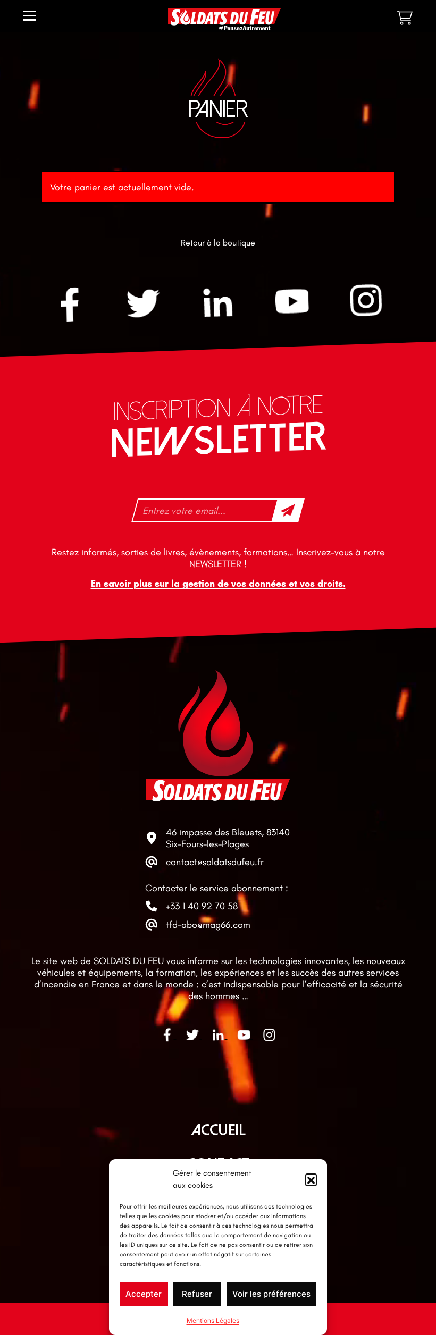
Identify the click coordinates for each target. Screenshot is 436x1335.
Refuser (197, 1294)
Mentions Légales (213, 1320)
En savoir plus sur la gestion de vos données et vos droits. (218, 583)
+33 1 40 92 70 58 (202, 906)
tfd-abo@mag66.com (208, 925)
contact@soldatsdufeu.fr (215, 862)
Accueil (218, 1130)
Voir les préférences (271, 1294)
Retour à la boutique (218, 243)
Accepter (143, 1294)
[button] (311, 1179)
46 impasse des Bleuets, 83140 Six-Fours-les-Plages (228, 838)
